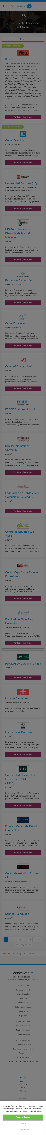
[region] (23, 1118)
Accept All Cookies (23, 1117)
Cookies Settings (23, 1129)
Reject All (23, 1123)
